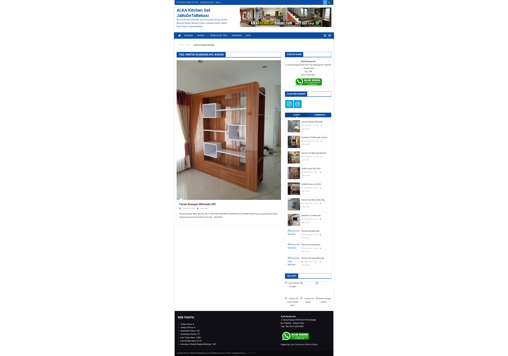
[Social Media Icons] (289, 104)
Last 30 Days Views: (188, 341)
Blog (217, 2)
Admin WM (203, 208)
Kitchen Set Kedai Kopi (311, 245)
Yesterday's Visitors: (189, 334)
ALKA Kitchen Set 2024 (311, 184)
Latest (296, 115)
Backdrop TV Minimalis (311, 215)
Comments (319, 115)
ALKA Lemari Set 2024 (311, 169)
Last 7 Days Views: (188, 338)
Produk (200, 35)
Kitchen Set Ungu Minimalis (313, 258)
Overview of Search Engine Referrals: (196, 344)
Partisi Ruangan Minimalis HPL (197, 204)
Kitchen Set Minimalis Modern (314, 153)
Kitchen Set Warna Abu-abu (313, 200)
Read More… (219, 217)
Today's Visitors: (187, 327)
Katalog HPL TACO (219, 35)
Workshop (237, 35)
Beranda (188, 35)
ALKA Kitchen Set (207, 2)
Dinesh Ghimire (250, 353)
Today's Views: (186, 324)
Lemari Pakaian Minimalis (312, 122)
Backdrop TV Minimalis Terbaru (315, 137)
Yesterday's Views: (188, 331)
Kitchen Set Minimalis (310, 231)
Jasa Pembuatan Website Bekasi (304, 344)
